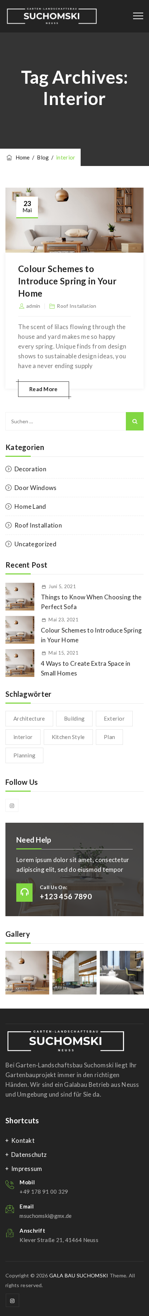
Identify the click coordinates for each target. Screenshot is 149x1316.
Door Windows (35, 487)
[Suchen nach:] (74, 421)
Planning (24, 755)
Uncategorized (35, 544)
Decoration (30, 469)
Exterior (114, 718)
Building (74, 718)
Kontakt (23, 1140)
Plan (109, 737)
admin (33, 306)
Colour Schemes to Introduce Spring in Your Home (67, 280)
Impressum (26, 1168)
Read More (43, 389)
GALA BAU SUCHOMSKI (78, 1275)
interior (23, 737)
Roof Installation (76, 306)
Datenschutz (29, 1154)
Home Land (30, 506)
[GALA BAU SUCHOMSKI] (51, 16)
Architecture (29, 718)
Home (21, 157)
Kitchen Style (68, 737)
